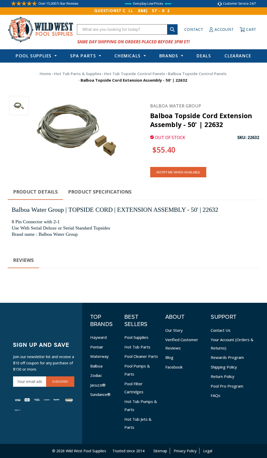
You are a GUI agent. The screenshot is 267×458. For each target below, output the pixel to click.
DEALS (204, 56)
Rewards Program (227, 357)
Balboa (96, 366)
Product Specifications (99, 192)
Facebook (174, 367)
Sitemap (160, 450)
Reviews (23, 260)
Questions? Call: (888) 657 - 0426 (133, 11)
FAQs (215, 395)
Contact (193, 29)
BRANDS (168, 56)
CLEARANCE (237, 56)
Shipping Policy (224, 367)
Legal (207, 450)
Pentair (96, 346)
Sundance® (100, 394)
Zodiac (96, 375)
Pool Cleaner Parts (141, 356)
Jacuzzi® (98, 385)
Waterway (99, 356)
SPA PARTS (83, 56)
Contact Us (220, 330)
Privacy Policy (185, 450)
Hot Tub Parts (137, 346)
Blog (169, 357)
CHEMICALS (127, 56)
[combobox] (127, 29)
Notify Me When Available (178, 172)
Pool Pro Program (227, 386)
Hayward (98, 337)
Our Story (174, 330)
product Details (35, 192)
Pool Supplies (34, 56)
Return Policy (222, 376)
